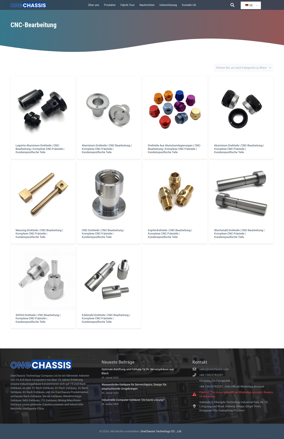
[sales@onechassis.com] (195, 369)
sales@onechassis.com (214, 369)
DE (251, 5)
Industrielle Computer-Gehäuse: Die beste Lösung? (133, 399)
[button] (232, 5)
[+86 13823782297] (195, 375)
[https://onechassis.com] (28, 5)
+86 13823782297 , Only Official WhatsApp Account (231, 386)
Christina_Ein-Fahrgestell (214, 380)
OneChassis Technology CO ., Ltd (161, 431)
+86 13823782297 (211, 375)
